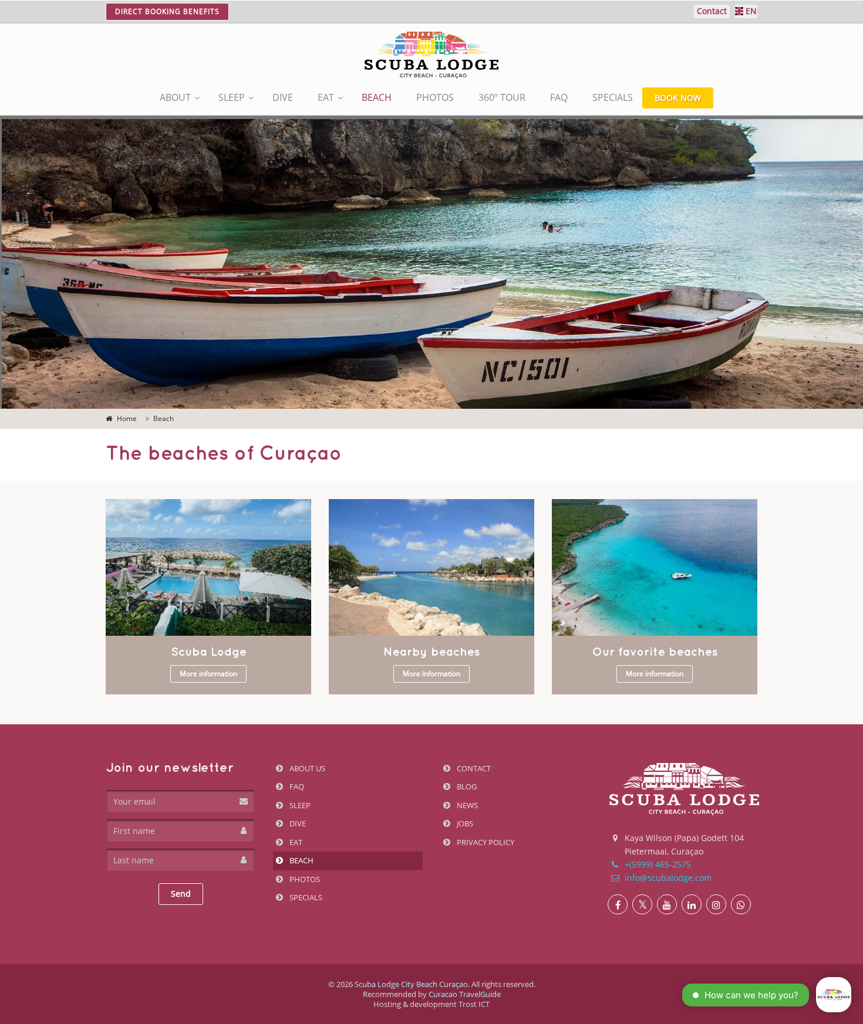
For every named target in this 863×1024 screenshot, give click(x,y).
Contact (473, 768)
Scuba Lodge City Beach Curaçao (411, 984)
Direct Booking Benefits (167, 11)
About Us (306, 768)
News (466, 805)
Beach (377, 97)
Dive (282, 97)
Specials (612, 97)
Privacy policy (484, 842)
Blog (466, 786)
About (175, 97)
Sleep (231, 97)
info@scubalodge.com (667, 877)
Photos (435, 97)
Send (181, 893)
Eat (326, 97)
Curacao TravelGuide (465, 994)
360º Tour (501, 97)
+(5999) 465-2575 (656, 864)
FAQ (559, 97)
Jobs (464, 823)
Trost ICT (474, 1004)
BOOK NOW (678, 97)
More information (208, 674)
